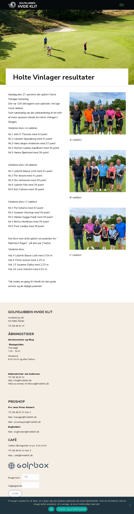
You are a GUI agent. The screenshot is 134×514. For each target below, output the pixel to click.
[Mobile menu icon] (122, 5)
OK (51, 509)
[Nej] (130, 505)
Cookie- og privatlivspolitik (72, 509)
